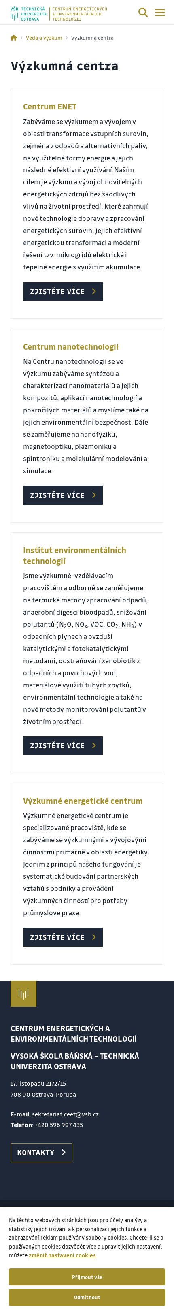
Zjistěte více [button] (57, 291)
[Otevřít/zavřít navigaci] (160, 12)
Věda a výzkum (44, 37)
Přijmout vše (87, 1277)
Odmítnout (87, 1297)
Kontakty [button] (35, 1152)
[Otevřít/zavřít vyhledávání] (143, 14)
